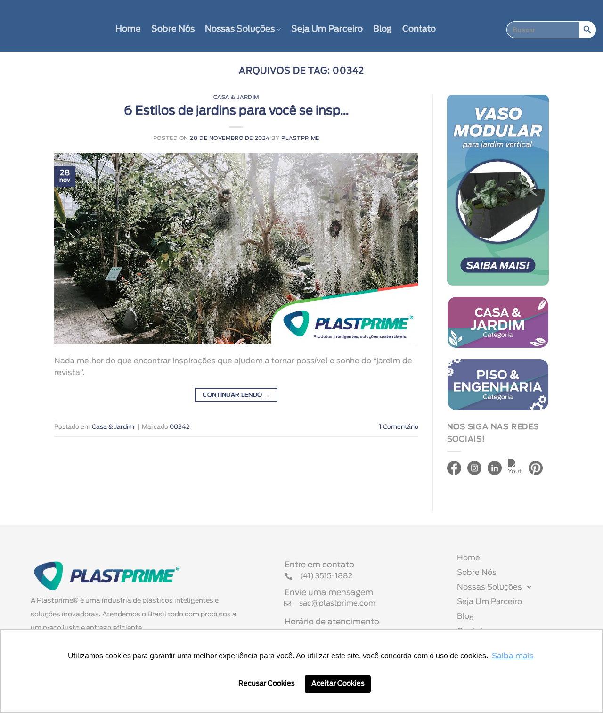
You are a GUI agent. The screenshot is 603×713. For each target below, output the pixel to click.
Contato (419, 29)
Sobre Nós (173, 29)
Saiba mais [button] (513, 656)
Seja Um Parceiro (327, 29)
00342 (180, 427)
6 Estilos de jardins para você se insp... (236, 111)
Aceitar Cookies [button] (338, 683)
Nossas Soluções (240, 29)
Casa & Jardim (236, 97)
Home (128, 29)
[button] (519, 587)
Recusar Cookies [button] (266, 683)
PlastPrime (300, 138)
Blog (382, 29)
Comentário (398, 427)
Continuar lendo (236, 395)
